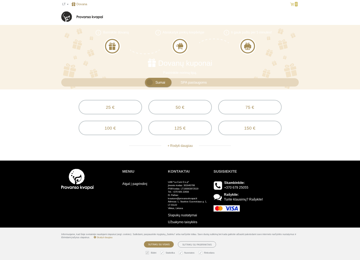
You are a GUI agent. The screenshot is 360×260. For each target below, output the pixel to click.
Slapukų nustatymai (182, 215)
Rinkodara (209, 252)
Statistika (170, 252)
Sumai (160, 82)
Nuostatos (189, 252)
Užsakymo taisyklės (182, 222)
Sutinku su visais (159, 244)
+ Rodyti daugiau (180, 145)
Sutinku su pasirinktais (197, 244)
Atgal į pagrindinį (285, 16)
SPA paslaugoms (194, 82)
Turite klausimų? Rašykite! (243, 199)
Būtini (153, 252)
